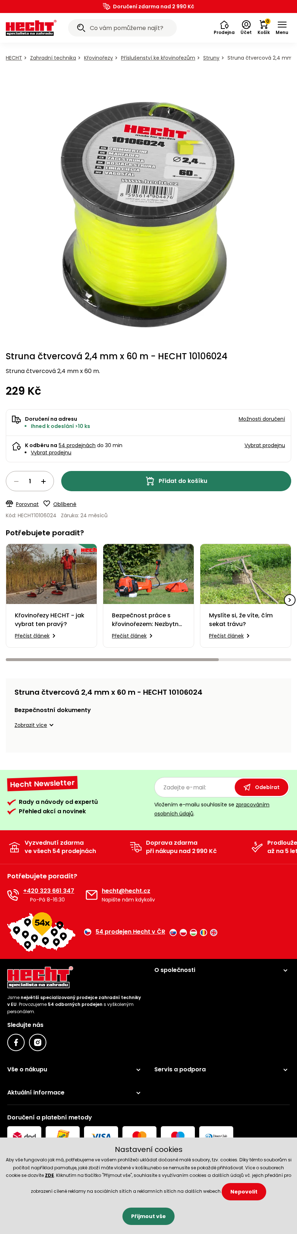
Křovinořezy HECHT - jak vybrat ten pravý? (49, 619)
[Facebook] (16, 1042)
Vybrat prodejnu (51, 452)
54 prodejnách (77, 445)
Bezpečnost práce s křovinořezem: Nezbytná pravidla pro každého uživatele (147, 620)
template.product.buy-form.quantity (30, 481)
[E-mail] (91, 895)
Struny (211, 57)
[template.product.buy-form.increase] (43, 481)
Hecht (14, 57)
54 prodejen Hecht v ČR (130, 932)
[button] (224, 27)
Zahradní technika (53, 57)
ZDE (49, 1175)
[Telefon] (13, 895)
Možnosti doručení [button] (262, 419)
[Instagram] (37, 1042)
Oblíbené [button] (64, 504)
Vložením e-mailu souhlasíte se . (211, 809)
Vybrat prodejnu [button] (264, 445)
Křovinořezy (98, 57)
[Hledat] (81, 28)
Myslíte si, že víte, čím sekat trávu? (241, 619)
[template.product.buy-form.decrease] (16, 481)
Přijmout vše (148, 1216)
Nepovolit (244, 1191)
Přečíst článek (32, 635)
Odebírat (267, 787)
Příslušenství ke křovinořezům (158, 57)
